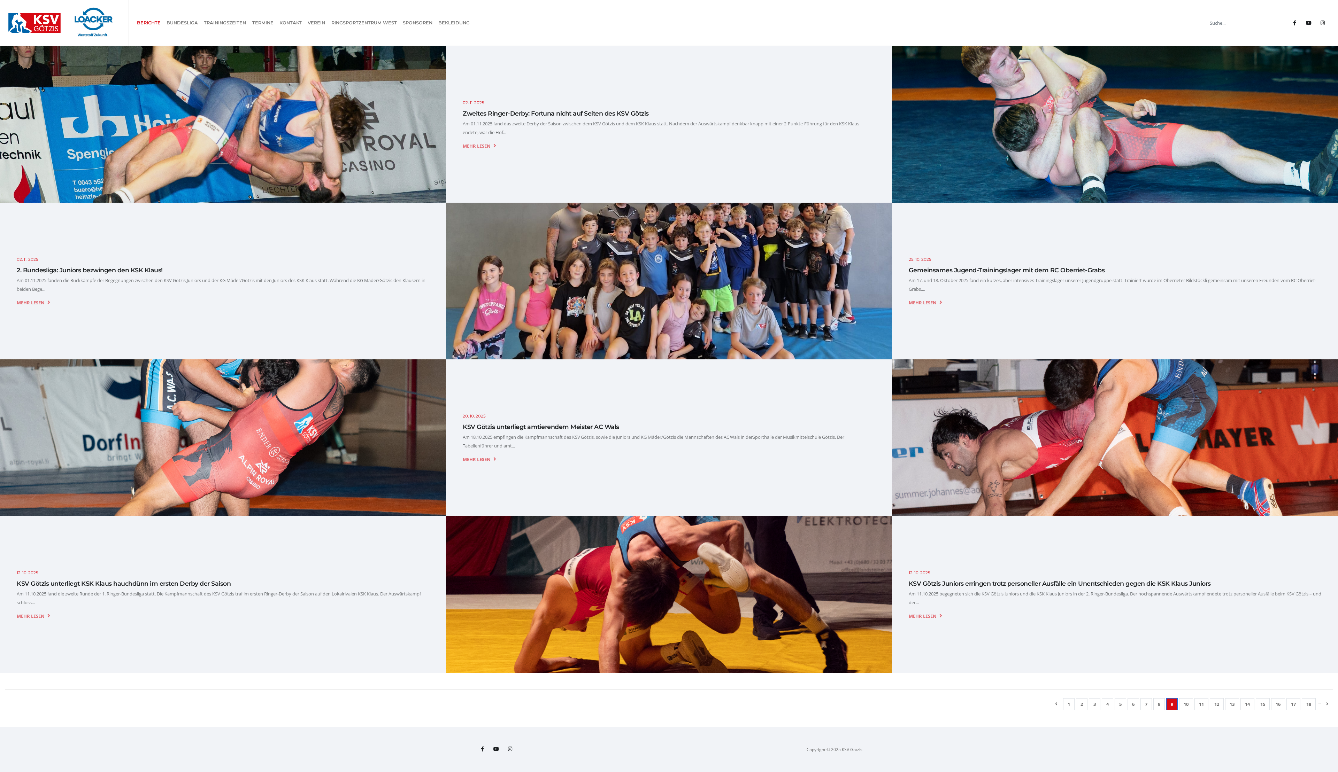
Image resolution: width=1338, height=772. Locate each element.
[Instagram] (1322, 22)
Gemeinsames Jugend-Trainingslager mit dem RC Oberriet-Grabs (1007, 270)
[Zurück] (1056, 703)
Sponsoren (417, 22)
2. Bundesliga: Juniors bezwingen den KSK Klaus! (90, 270)
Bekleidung (454, 22)
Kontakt (290, 22)
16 (1278, 704)
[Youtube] (1308, 22)
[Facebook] (1294, 22)
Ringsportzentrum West (364, 22)
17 (1293, 704)
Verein (316, 22)
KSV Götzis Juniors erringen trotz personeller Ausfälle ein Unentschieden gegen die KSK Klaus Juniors (1060, 583)
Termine (263, 22)
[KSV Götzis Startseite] (34, 23)
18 (1308, 704)
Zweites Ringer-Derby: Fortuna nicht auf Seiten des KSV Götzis (556, 113)
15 (1262, 704)
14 (1247, 704)
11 (1201, 704)
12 (1216, 704)
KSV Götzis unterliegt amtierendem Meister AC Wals (541, 426)
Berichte (149, 22)
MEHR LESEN (477, 146)
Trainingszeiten (225, 22)
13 (1232, 704)
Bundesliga (182, 22)
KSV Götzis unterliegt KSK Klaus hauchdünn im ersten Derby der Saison (124, 583)
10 (1186, 704)
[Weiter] (1327, 703)
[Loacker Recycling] (94, 23)
